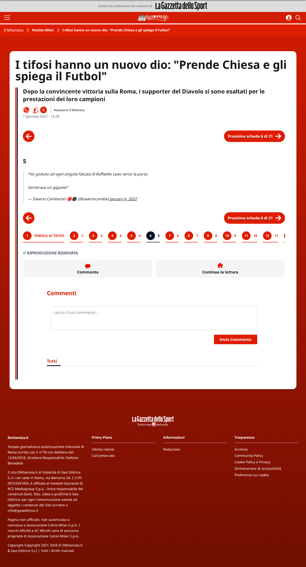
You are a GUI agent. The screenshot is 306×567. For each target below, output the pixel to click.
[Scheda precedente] (28, 136)
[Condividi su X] (43, 110)
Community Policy (249, 455)
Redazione (171, 449)
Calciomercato (103, 455)
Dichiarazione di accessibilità (258, 468)
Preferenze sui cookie (252, 475)
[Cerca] (298, 17)
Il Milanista (13, 30)
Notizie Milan (43, 30)
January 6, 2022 (123, 199)
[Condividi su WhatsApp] (26, 110)
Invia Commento (235, 339)
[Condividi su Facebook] (35, 110)
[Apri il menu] (7, 17)
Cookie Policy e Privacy (252, 462)
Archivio (241, 449)
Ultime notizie (103, 449)
